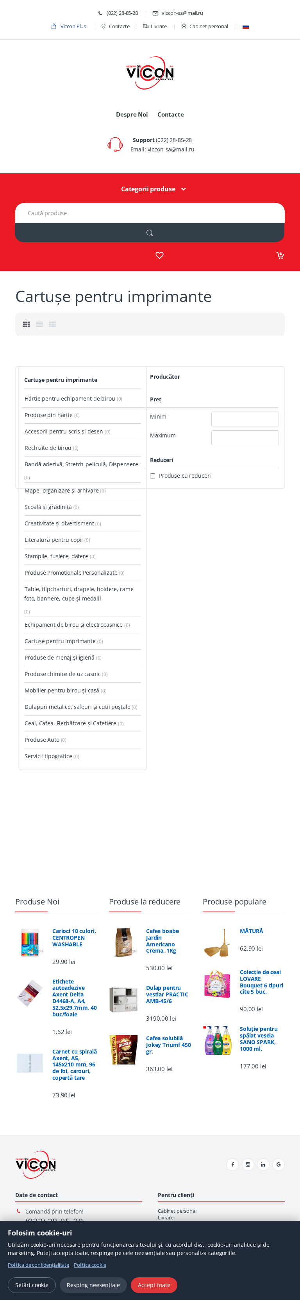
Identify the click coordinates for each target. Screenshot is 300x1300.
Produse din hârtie (48, 415)
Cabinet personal (208, 26)
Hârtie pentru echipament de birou (70, 398)
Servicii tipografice (48, 756)
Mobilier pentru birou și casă (62, 690)
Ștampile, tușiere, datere (56, 556)
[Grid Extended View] (39, 324)
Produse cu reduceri (185, 475)
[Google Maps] (278, 1164)
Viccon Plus (72, 26)
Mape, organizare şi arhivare (61, 490)
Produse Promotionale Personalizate (71, 572)
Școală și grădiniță (48, 507)
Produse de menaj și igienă (59, 657)
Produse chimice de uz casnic (62, 674)
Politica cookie (90, 1264)
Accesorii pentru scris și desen (64, 431)
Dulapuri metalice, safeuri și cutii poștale (77, 706)
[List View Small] (52, 324)
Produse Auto (42, 739)
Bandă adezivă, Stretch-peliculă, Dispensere (81, 464)
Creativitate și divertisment (59, 523)
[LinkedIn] (263, 1164)
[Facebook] (232, 1164)
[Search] (149, 232)
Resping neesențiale (93, 1285)
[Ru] (246, 26)
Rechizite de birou (48, 447)
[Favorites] (159, 255)
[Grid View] (26, 324)
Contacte (119, 26)
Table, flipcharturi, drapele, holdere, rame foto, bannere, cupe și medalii (78, 593)
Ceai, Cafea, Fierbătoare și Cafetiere (70, 723)
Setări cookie (31, 1285)
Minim (158, 416)
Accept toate (154, 1285)
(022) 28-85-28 (121, 12)
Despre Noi (132, 114)
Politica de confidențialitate (38, 1264)
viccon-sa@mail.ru (182, 12)
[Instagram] (248, 1164)
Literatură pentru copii (54, 539)
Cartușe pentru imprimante (60, 379)
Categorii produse (148, 189)
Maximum (163, 435)
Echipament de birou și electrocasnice (74, 624)
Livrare (158, 26)
